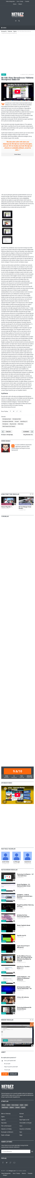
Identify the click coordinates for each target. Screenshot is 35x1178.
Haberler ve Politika (6, 1129)
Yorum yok (7, 1069)
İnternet (17, 1107)
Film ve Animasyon (6, 504)
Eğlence (3, 1119)
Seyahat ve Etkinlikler (25, 1129)
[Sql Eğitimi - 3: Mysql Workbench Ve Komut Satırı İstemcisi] (14, 900)
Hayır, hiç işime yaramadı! (11, 1066)
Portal (3, 1105)
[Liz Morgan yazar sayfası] (16, 856)
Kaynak (23, 1107)
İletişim (20, 4)
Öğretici (12, 1107)
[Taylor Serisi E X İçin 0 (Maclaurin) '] (14, 952)
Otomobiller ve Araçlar (25, 504)
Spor (21, 1132)
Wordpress (5, 424)
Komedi (22, 1113)
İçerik (21, 1105)
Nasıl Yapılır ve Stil (24, 1119)
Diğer (21, 1135)
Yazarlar (27, 1)
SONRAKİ (26, 431)
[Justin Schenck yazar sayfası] (5, 856)
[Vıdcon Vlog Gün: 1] (8, 501)
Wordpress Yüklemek (8, 421)
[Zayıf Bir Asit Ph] (14, 941)
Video (8, 1105)
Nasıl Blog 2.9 (23, 421)
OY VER (5, 1074)
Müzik (21, 1116)
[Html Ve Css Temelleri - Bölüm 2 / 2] (14, 972)
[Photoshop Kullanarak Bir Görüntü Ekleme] (14, 1013)
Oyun (21, 1126)
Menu (4, 27)
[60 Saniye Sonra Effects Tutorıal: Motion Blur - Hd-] (14, 993)
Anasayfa (4, 31)
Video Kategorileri (10, 1)
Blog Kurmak (13, 424)
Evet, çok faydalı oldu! (10, 1060)
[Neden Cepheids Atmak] (14, 931)
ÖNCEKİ (8, 431)
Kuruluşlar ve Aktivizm (7, 1132)
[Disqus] (17, 542)
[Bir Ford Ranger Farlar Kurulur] (26, 501)
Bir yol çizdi (7, 1063)
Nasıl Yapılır (5, 1107)
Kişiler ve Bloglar (5, 1135)
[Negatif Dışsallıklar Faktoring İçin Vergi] (14, 911)
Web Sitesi (20, 424)
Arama (14, 4)
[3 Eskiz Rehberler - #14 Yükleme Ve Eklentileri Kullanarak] (14, 983)
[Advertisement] (17, 53)
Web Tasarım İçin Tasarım (9, 426)
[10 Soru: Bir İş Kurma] (14, 1003)
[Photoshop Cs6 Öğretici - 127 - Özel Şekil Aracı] (14, 880)
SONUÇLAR (13, 1074)
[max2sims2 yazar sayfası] (27, 856)
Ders (26, 1105)
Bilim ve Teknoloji (5, 1113)
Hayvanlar (4, 1123)
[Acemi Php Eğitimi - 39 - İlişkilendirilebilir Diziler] (14, 890)
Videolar (10, 31)
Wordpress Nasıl (7, 419)
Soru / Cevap (20, 1)
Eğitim (15, 31)
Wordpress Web (17, 419)
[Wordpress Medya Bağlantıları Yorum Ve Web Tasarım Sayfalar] (32, 1046)
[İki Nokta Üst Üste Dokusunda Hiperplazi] (14, 921)
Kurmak (17, 421)
